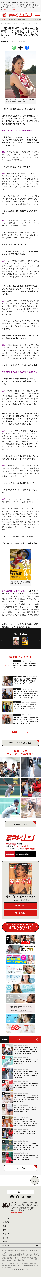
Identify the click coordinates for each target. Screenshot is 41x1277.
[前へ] (1, 641)
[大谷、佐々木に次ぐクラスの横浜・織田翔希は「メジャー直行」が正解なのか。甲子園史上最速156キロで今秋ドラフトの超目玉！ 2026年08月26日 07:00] (10, 787)
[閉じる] (38, 6)
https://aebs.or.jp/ (17, 1212)
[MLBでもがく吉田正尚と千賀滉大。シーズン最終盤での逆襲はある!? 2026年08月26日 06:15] (31, 787)
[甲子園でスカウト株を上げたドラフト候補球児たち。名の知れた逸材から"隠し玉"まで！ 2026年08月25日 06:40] (10, 808)
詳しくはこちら (9, 9)
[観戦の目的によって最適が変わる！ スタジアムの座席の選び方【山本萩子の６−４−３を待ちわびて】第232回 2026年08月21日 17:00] (31, 808)
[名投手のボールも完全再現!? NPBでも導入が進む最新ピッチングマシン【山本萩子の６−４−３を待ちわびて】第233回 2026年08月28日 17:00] (31, 767)
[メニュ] (37, 14)
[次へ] (40, 641)
